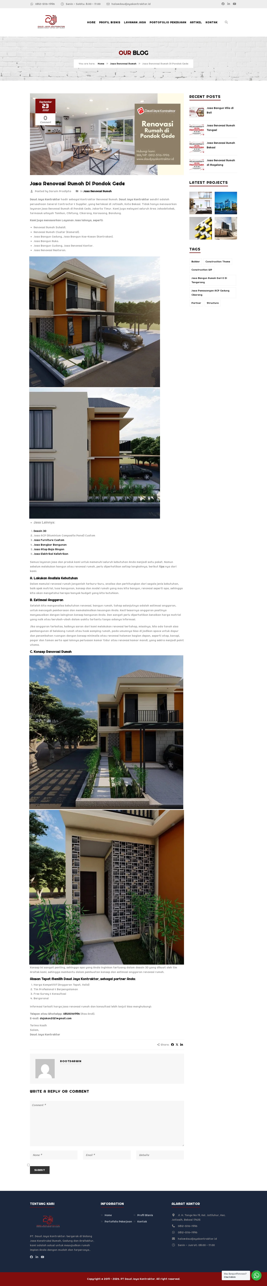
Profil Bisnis (109, 22)
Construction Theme (217, 261)
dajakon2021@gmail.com (56, 1018)
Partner (196, 303)
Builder (195, 261)
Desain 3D (40, 531)
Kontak (212, 22)
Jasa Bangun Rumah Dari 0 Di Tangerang (209, 280)
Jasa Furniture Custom (49, 540)
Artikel (196, 22)
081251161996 (71, 1013)
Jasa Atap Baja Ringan (49, 549)
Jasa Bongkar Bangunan (50, 544)
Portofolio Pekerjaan (168, 22)
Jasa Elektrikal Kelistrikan (51, 553)
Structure (213, 303)
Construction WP (201, 269)
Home (91, 22)
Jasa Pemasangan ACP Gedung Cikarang (210, 292)
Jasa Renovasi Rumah (123, 63)
